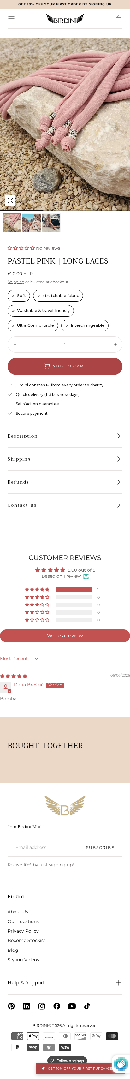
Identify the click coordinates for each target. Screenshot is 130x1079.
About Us (18, 912)
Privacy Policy (23, 931)
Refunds (18, 482)
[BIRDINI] (65, 805)
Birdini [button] (16, 896)
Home (13, 33)
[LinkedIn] (26, 1006)
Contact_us (22, 505)
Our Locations (23, 921)
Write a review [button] (65, 636)
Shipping (16, 281)
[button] (11, 18)
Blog (13, 950)
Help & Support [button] (26, 982)
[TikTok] (87, 1006)
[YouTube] (72, 1006)
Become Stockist (26, 940)
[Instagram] (42, 1006)
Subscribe (100, 847)
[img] (13, 676)
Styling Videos (23, 960)
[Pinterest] (11, 1006)
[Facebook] (57, 1006)
